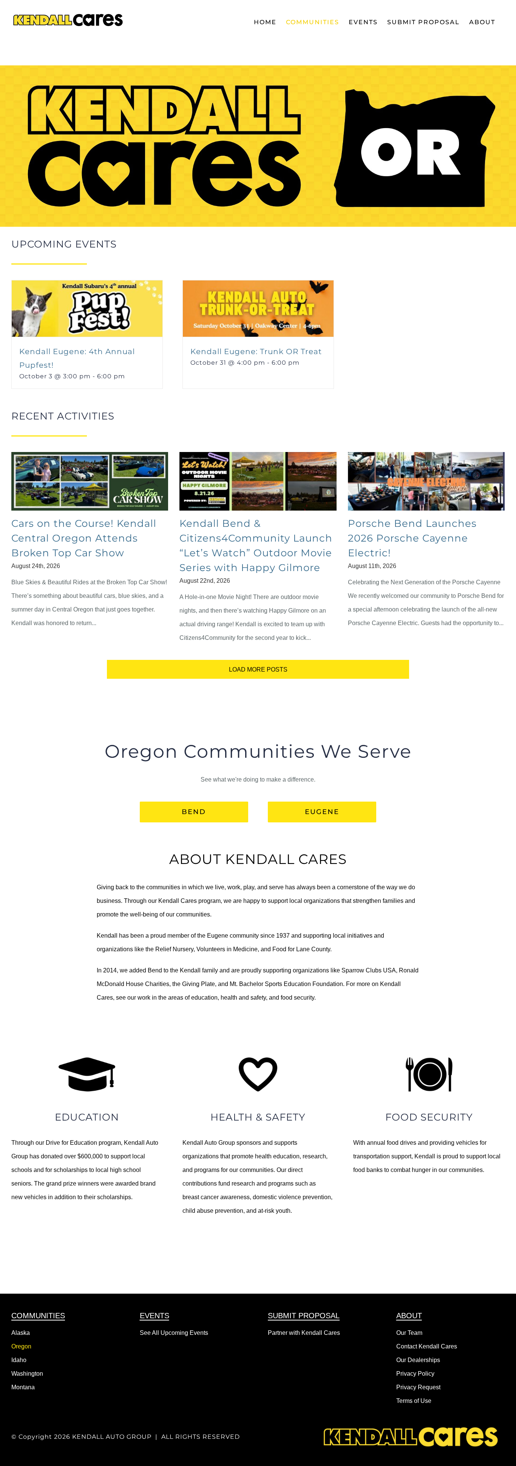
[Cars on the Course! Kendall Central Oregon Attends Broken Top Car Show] (89, 481)
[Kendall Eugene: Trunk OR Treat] (258, 287)
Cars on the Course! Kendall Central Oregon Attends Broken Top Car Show (83, 538)
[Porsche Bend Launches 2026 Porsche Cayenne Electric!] (426, 481)
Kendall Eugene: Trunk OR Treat (256, 351)
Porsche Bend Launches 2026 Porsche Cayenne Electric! (412, 538)
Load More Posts (258, 669)
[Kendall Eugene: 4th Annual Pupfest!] (87, 287)
